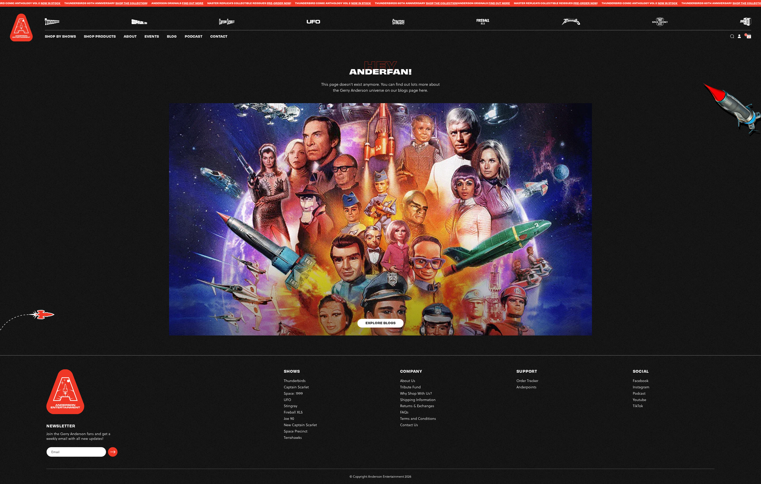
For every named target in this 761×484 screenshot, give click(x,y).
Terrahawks (293, 437)
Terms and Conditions (418, 418)
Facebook (640, 380)
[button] (134, 36)
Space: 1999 (293, 393)
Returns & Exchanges (417, 406)
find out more (97, 3)
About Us (407, 380)
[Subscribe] (113, 452)
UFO (287, 399)
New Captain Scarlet (300, 424)
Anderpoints (526, 387)
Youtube (639, 399)
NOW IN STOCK (266, 3)
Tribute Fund (410, 387)
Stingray (290, 406)
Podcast (639, 393)
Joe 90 (289, 418)
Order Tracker (527, 380)
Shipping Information (418, 399)
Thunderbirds (295, 380)
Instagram (641, 387)
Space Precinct (295, 431)
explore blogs (380, 322)
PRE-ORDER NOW (183, 3)
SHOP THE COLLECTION (36, 3)
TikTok (638, 406)
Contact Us (409, 424)
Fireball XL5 (293, 412)
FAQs (404, 412)
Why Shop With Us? (416, 393)
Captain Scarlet (296, 387)
